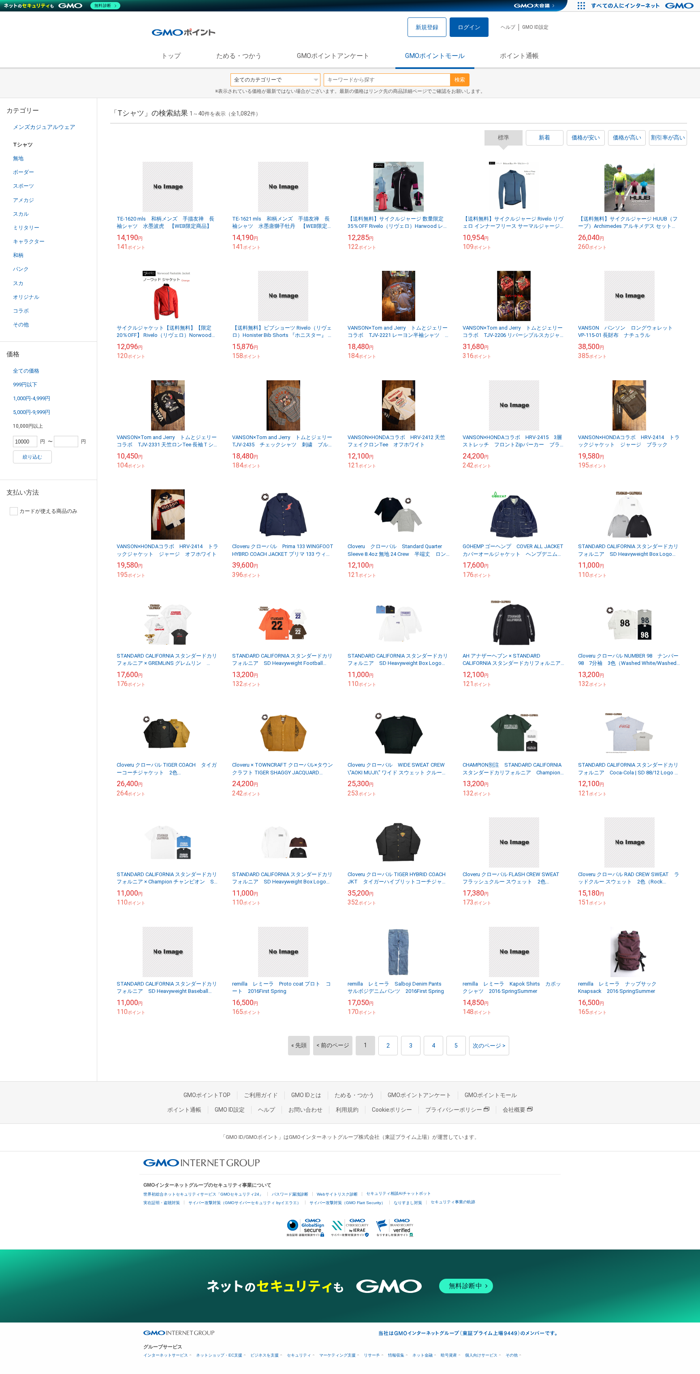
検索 (460, 80)
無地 (18, 158)
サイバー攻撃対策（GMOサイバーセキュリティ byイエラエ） (244, 1202)
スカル (21, 214)
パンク (21, 269)
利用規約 (347, 1109)
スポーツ (23, 186)
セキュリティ (299, 1355)
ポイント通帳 (519, 56)
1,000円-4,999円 (31, 398)
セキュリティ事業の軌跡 (453, 1202)
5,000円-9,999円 (31, 412)
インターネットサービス (165, 1355)
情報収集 (396, 1355)
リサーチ (372, 1355)
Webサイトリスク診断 (337, 1194)
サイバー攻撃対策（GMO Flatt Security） (347, 1202)
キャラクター (29, 241)
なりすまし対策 (408, 1202)
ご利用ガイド (261, 1095)
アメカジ (23, 200)
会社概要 (514, 1109)
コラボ (21, 311)
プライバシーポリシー (453, 1109)
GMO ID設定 (535, 27)
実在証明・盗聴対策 (161, 1202)
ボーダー (23, 172)
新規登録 (427, 27)
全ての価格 (26, 371)
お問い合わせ (305, 1109)
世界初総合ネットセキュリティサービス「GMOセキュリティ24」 (203, 1194)
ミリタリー (26, 228)
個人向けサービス (481, 1355)
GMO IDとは (306, 1095)
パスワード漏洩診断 (290, 1194)
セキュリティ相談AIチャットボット (398, 1193)
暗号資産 (449, 1355)
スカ (18, 283)
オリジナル (26, 297)
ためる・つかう (239, 56)
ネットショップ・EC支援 (219, 1355)
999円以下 (25, 385)
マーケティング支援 (337, 1355)
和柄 (18, 255)
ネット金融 (422, 1355)
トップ (171, 56)
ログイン (469, 27)
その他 (21, 325)
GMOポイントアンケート (333, 56)
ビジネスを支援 (264, 1355)
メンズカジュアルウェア (44, 127)
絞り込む (32, 457)
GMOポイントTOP (207, 1095)
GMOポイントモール (435, 56)
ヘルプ (508, 27)
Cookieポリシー (392, 1109)
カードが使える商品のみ (48, 511)
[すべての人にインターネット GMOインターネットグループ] (643, 5)
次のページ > (489, 1045)
